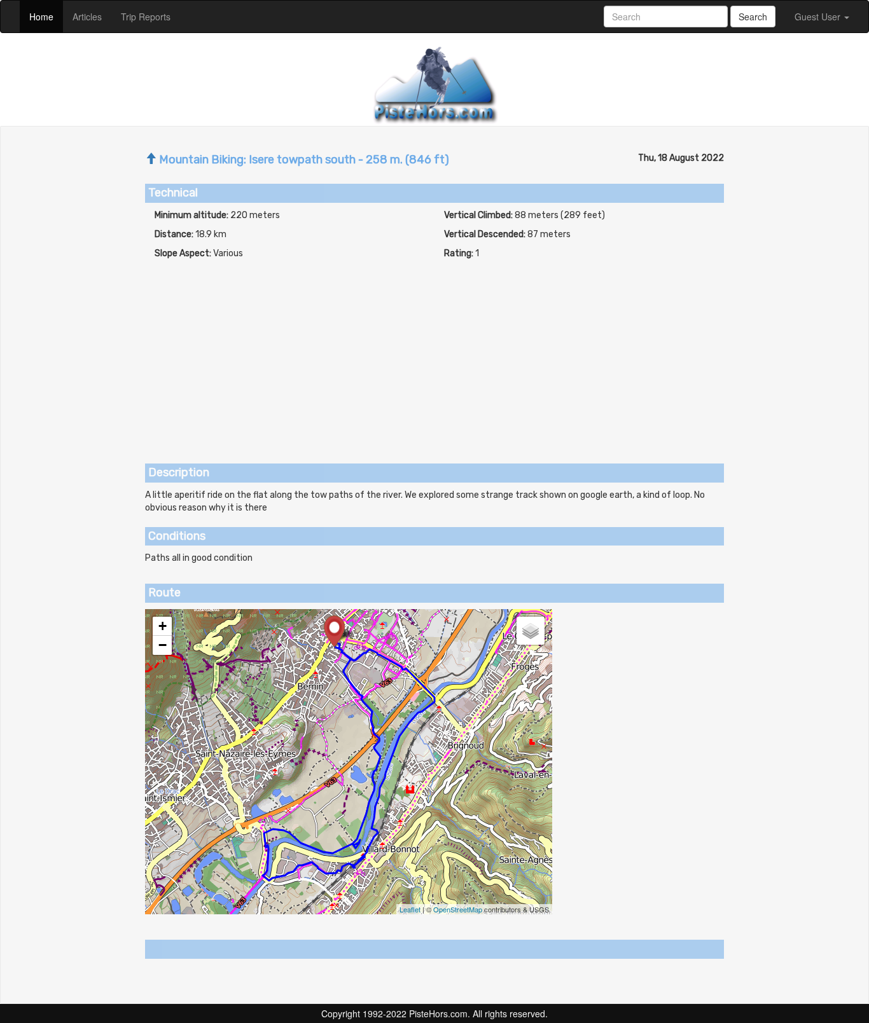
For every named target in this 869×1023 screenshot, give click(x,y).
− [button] (162, 645)
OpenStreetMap (457, 909)
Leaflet (410, 909)
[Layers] (531, 631)
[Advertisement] (434, 355)
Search (753, 16)
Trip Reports (150, 16)
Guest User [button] (819, 16)
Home (46, 16)
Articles (92, 16)
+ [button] (162, 626)
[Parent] (150, 160)
